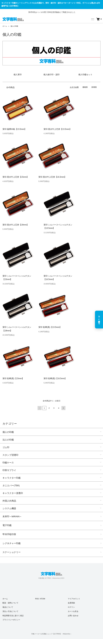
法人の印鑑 (8, 439)
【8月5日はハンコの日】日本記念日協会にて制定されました (51, 12)
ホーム (5, 26)
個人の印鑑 (14, 26)
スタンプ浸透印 (10, 454)
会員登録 (71, 603)
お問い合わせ (73, 616)
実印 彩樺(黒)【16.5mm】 (55, 378)
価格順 (85, 87)
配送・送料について (10, 603)
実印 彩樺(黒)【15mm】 (13, 378)
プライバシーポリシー (11, 620)
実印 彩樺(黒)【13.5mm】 (49, 327)
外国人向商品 (9, 500)
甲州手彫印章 (9, 534)
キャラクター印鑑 (12, 477)
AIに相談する (99, 319)
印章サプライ (9, 470)
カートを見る (73, 611)
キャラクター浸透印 (13, 493)
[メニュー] (92, 19)
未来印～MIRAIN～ (12, 516)
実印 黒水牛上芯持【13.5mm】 (57, 129)
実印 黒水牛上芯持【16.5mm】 (52, 177)
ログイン (71, 607)
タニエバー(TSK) (11, 485)
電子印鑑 (7, 525)
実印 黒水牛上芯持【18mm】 (16, 225)
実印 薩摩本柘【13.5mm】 (14, 129)
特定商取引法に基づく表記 (13, 616)
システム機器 (9, 508)
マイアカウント (74, 599)
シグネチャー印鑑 (12, 543)
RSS (37, 599)
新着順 (94, 87)
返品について (8, 607)
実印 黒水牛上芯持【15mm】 (16, 177)
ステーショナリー (12, 552)
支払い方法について (10, 611)
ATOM (42, 599)
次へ (63, 408)
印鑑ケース (8, 462)
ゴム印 (6, 447)
